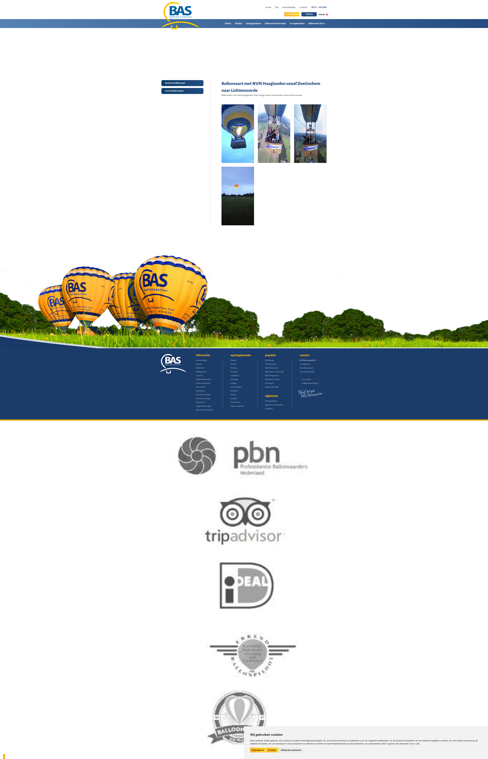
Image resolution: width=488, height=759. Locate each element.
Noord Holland (236, 387)
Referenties (200, 402)
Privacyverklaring (271, 401)
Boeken (238, 23)
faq (276, 7)
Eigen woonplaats (237, 406)
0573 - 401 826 (319, 7)
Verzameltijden (201, 360)
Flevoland (234, 372)
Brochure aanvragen (203, 398)
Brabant (233, 360)
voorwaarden (289, 7)
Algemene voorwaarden (274, 405)
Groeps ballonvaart (203, 383)
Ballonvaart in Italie (272, 387)
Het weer (199, 376)
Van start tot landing (203, 395)
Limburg (234, 383)
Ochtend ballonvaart (203, 379)
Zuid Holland (235, 402)
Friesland (234, 368)
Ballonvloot (200, 368)
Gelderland (235, 376)
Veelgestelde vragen (203, 406)
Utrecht (233, 395)
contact (303, 7)
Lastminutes (292, 14)
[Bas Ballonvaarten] (180, 28)
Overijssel (234, 391)
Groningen (234, 379)
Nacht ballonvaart (271, 368)
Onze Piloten (201, 387)
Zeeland (234, 398)
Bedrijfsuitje (269, 360)
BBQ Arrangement (272, 376)
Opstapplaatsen (253, 23)
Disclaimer (269, 409)
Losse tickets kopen (174, 91)
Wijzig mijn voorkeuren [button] (291, 750)
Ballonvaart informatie (275, 23)
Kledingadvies (201, 372)
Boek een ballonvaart (175, 83)
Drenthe (234, 364)
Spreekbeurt (200, 391)
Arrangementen (297, 23)
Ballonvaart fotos (316, 23)
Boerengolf (269, 383)
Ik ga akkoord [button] (258, 750)
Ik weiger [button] (272, 750)
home (268, 7)
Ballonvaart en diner (272, 379)
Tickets (309, 14)
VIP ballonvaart (270, 364)
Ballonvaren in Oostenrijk (274, 372)
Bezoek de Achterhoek (204, 410)
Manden (199, 364)
